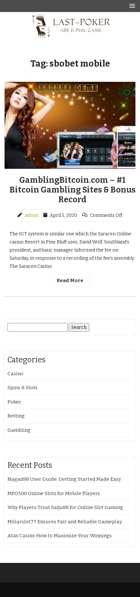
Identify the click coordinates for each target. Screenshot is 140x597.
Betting (16, 416)
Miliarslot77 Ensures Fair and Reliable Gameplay (64, 522)
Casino (15, 374)
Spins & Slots (22, 388)
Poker (14, 402)
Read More (70, 280)
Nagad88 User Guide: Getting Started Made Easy (64, 479)
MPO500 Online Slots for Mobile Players (53, 493)
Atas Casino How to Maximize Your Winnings (59, 536)
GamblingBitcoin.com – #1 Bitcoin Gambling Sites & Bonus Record (72, 190)
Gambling (19, 430)
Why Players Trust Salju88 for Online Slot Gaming (65, 507)
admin (31, 215)
